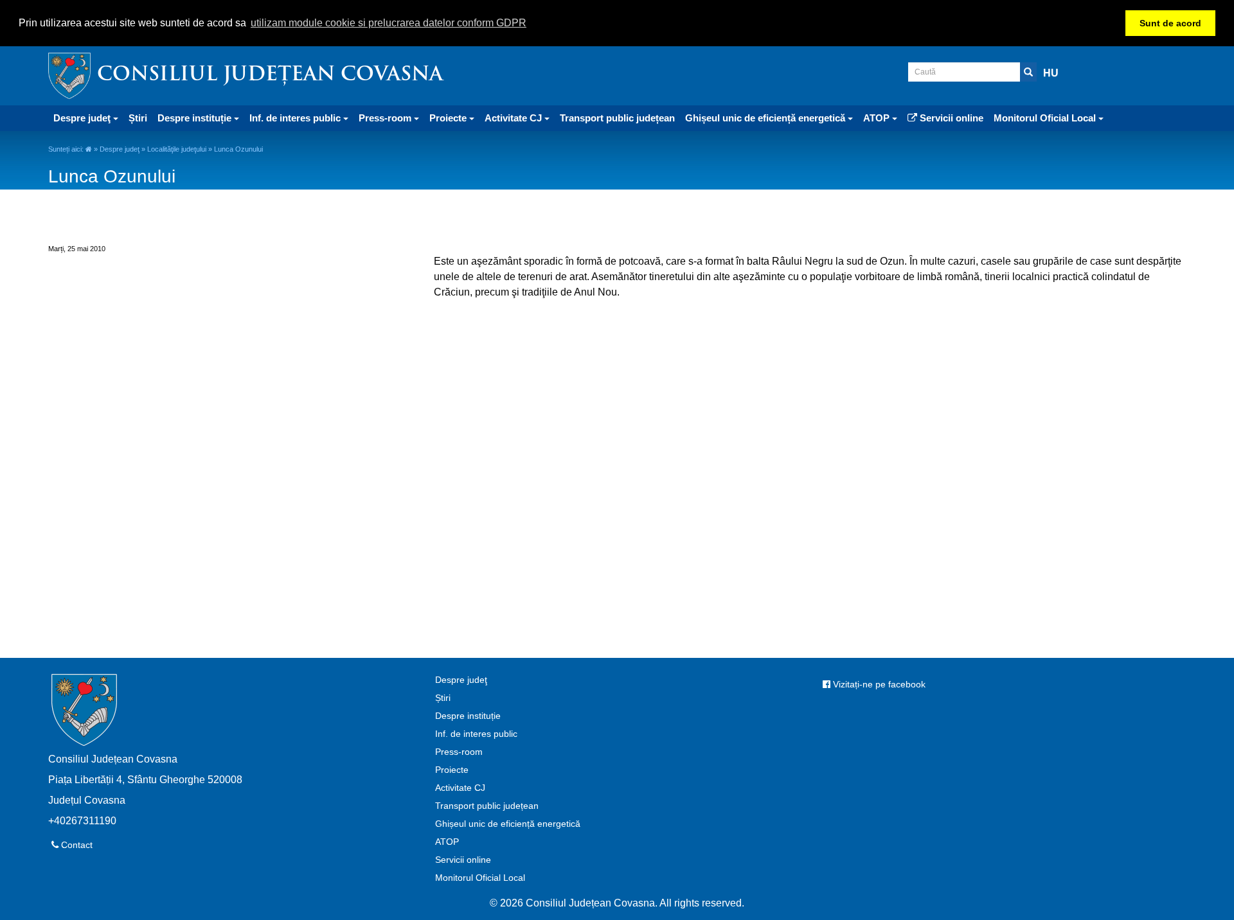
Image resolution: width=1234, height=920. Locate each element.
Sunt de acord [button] (1170, 23)
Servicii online (950, 117)
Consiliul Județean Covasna (270, 75)
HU (1051, 72)
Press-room (459, 752)
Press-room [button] (386, 117)
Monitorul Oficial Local (480, 877)
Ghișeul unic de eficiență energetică (507, 823)
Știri (138, 117)
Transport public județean (617, 117)
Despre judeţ (119, 149)
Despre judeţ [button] (83, 117)
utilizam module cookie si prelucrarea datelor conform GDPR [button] (388, 22)
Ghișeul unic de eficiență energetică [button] (766, 117)
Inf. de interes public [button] (296, 117)
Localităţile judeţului (176, 149)
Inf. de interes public (476, 734)
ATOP (447, 841)
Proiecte (452, 770)
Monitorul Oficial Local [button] (1046, 117)
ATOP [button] (877, 117)
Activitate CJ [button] (514, 117)
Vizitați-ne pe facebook (878, 684)
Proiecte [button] (449, 117)
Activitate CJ (460, 788)
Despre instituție (468, 716)
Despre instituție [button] (195, 117)
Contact (75, 845)
